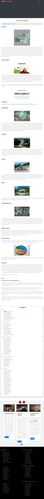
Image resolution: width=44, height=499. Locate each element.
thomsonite (28, 84)
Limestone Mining (28, 482)
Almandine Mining (28, 473)
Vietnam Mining (7, 332)
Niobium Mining (7, 384)
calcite (3, 86)
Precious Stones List (8, 316)
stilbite (23, 84)
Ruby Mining (6, 347)
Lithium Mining (7, 377)
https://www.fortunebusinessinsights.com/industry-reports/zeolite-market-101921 (17, 104)
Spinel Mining (6, 353)
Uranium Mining (6, 493)
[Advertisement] (22, 10)
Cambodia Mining (7, 333)
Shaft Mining (6, 360)
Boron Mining (27, 477)
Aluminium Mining (7, 370)
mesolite (32, 84)
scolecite (36, 84)
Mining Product (5, 466)
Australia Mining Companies (9, 317)
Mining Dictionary (7, 312)
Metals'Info (8, 23)
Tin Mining (6, 394)
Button (6, 437)
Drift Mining (6, 363)
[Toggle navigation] (39, 1)
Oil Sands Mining (6, 489)
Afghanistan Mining (8, 328)
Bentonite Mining (28, 476)
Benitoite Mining (7, 340)
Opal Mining (6, 342)
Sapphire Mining (7, 344)
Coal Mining (27, 478)
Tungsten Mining (7, 390)
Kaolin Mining (27, 481)
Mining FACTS (7, 366)
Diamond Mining (7, 341)
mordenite (11, 84)
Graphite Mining (28, 479)
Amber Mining (7, 346)
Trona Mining (5, 491)
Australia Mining (7, 325)
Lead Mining (6, 376)
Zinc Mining (6, 393)
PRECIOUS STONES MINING (7, 337)
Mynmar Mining (7, 330)
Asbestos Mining (28, 474)
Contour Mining (7, 362)
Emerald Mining (7, 349)
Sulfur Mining (6, 364)
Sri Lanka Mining (7, 329)
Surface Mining (7, 358)
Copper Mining (7, 372)
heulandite (16, 84)
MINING (3, 309)
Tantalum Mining (7, 389)
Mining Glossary (7, 320)
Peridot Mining (7, 354)
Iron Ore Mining (7, 375)
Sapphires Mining (28, 498)
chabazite (40, 84)
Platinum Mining (7, 386)
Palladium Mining (7, 385)
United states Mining (8, 324)
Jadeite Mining (7, 338)
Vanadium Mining (7, 392)
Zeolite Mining (5, 496)
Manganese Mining (8, 381)
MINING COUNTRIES (5, 322)
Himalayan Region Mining (9, 334)
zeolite (20, 84)
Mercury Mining (7, 380)
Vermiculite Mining (6, 494)
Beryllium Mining (7, 371)
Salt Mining (5, 490)
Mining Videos (7, 315)
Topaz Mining (6, 345)
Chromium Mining (6, 498)
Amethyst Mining (7, 350)
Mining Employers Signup (7, 468)
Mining (3, 23)
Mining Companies (9, 311)
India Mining (6, 327)
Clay (4, 84)
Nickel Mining (6, 383)
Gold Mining (6, 374)
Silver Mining (6, 388)
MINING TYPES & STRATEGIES (7, 356)
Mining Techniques (8, 319)
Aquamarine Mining (8, 351)
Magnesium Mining (8, 379)
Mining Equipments (8, 313)
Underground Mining (8, 359)
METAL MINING (4, 368)
